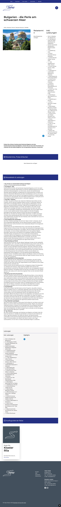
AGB (36, 473)
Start (11, 1)
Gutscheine (33, 1)
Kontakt (39, 1)
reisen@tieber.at (51, 476)
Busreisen (17, 1)
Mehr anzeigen (6, 457)
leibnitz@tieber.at (52, 485)
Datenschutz (38, 476)
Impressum (37, 474)
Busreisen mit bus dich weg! (19, 502)
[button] (29, 40)
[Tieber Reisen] (9, 8)
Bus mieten (25, 1)
